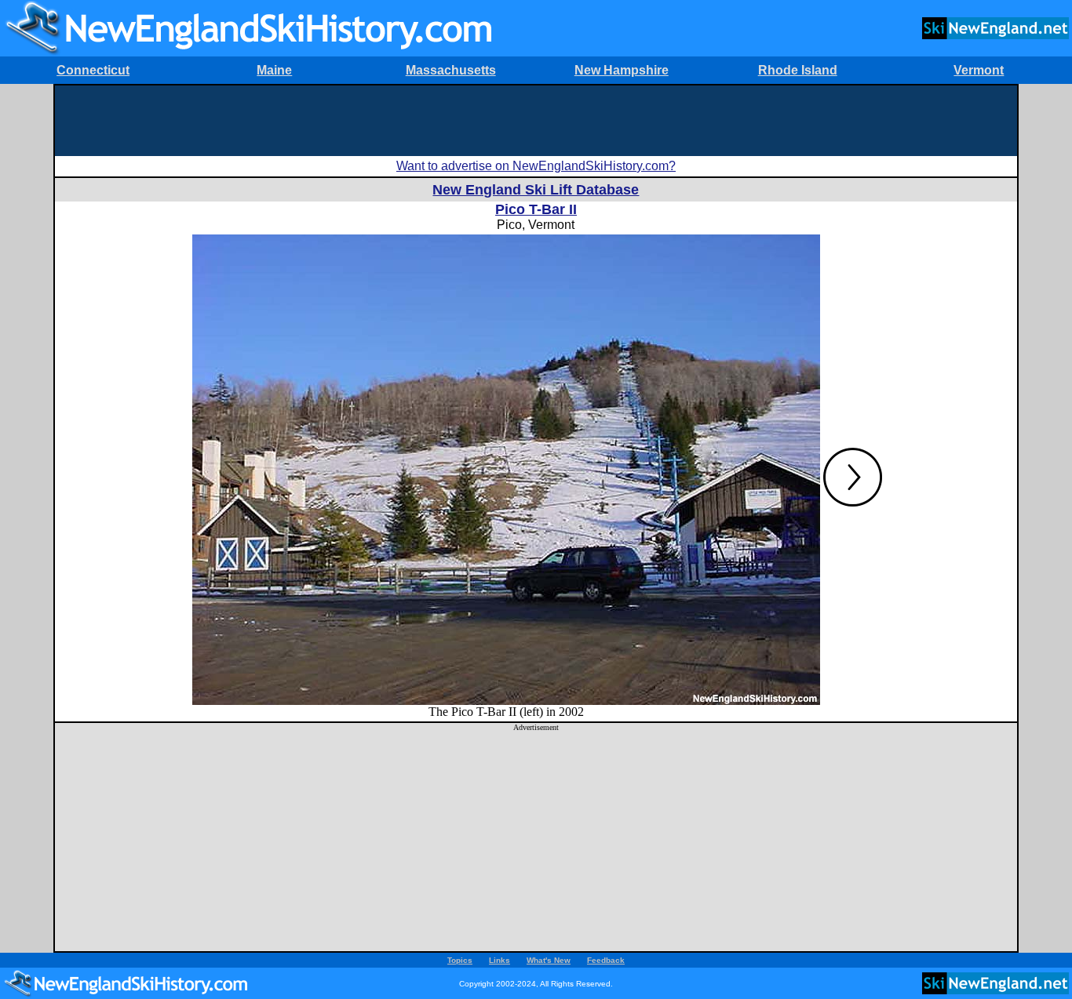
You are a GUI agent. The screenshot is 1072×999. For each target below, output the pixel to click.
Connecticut (93, 70)
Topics (459, 960)
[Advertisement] (536, 120)
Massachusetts (451, 70)
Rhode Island (797, 70)
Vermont (978, 70)
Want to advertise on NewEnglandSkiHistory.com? (536, 166)
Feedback (606, 960)
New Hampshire (621, 70)
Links (499, 960)
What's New (549, 960)
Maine (274, 70)
